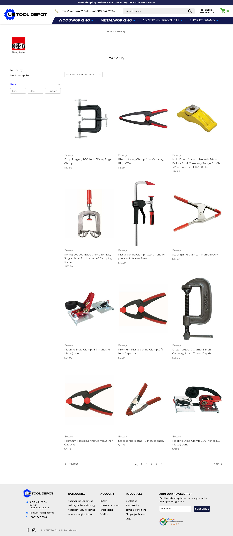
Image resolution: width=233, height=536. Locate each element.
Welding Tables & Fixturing (81, 505)
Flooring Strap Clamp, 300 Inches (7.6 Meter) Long (196, 442)
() (227, 10)
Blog (128, 518)
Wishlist (104, 514)
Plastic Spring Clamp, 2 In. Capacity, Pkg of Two (141, 161)
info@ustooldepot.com (42, 512)
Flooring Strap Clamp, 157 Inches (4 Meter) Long (87, 351)
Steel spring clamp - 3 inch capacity (141, 440)
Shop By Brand (202, 20)
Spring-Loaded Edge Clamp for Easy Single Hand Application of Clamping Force (88, 258)
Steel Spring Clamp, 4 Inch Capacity (195, 254)
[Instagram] (34, 530)
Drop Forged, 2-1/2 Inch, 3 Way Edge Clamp (88, 161)
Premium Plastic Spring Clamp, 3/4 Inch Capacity (140, 351)
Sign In (103, 501)
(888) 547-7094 (38, 517)
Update (53, 91)
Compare (88, 121)
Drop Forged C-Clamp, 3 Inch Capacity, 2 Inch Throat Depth (191, 351)
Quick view (89, 115)
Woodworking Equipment (80, 514)
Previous (72, 463)
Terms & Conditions (136, 510)
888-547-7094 (106, 11)
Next (217, 463)
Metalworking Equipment (80, 501)
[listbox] (89, 74)
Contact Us (131, 501)
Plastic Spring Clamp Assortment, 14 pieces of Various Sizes (141, 256)
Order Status (106, 510)
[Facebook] (28, 530)
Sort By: (70, 74)
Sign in (208, 10)
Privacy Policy (132, 505)
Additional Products (161, 20)
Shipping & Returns (135, 514)
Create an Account (109, 505)
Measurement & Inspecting (81, 510)
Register (209, 12)
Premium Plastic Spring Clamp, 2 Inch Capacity (88, 442)
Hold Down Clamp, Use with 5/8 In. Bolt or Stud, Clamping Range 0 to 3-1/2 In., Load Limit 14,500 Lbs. (196, 163)
